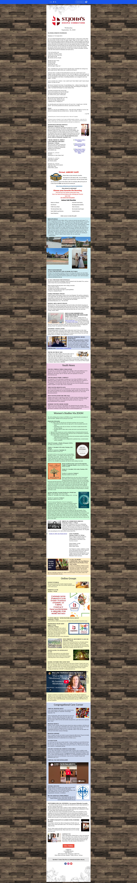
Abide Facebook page (70, 320)
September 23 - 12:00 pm (53, 158)
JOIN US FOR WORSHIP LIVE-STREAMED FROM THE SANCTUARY (76, 314)
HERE (65, 216)
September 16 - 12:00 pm (53, 152)
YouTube (59, 697)
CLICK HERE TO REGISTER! (63, 348)
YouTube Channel (73, 540)
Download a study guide (57, 667)
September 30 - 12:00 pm (53, 163)
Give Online (68, 846)
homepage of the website (72, 321)
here (49, 754)
